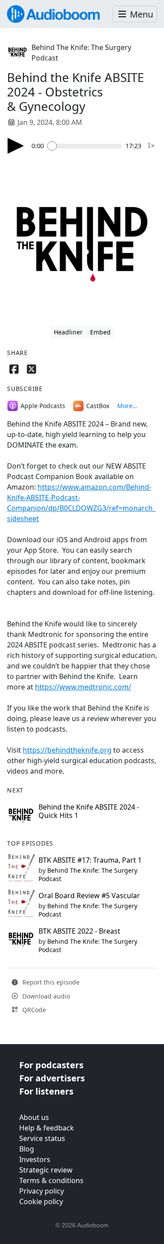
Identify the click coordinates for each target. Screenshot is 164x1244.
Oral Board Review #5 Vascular (89, 895)
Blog (26, 1149)
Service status (42, 1138)
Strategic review (46, 1170)
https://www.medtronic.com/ (83, 687)
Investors (34, 1159)
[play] (15, 145)
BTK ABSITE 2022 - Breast (79, 931)
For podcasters (51, 1065)
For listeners (46, 1091)
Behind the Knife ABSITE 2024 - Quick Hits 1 (88, 811)
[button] (135, 14)
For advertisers (52, 1078)
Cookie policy (41, 1201)
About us (34, 1117)
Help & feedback (46, 1128)
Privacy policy (41, 1191)
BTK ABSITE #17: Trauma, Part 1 (90, 860)
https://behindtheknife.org (67, 750)
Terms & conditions (51, 1180)
